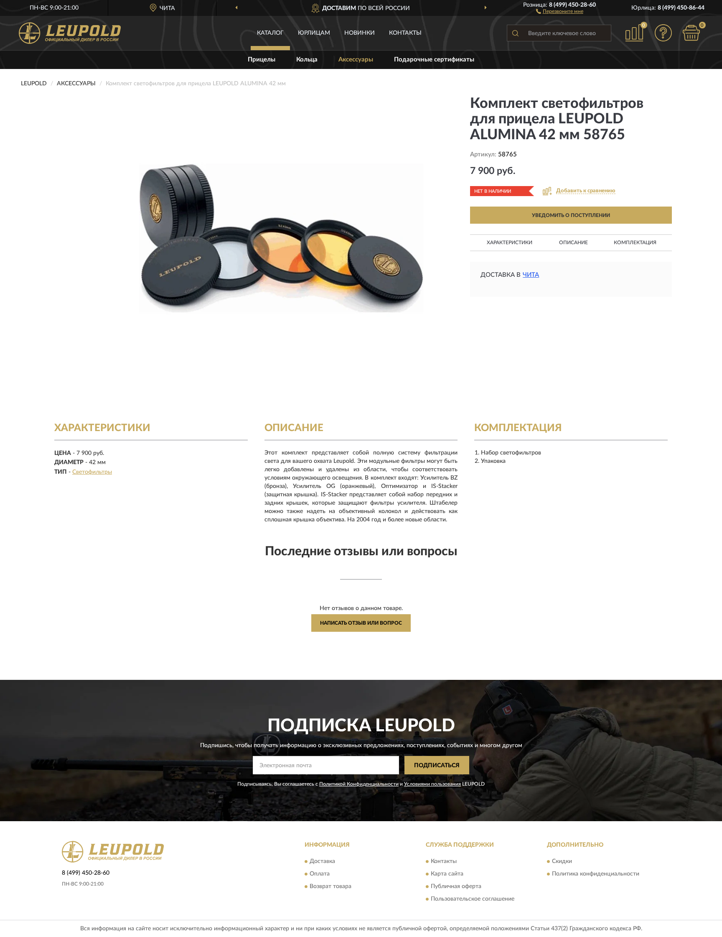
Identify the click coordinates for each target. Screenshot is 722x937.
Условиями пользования (432, 783)
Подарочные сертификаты (434, 59)
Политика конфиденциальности (595, 874)
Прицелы (261, 59)
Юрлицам (314, 33)
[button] (559, 10)
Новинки (359, 33)
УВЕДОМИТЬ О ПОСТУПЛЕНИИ (571, 215)
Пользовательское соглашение (472, 899)
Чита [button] (531, 275)
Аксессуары (355, 59)
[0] (691, 32)
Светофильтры (92, 472)
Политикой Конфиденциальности (359, 783)
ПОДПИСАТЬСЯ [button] (437, 765)
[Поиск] (515, 33)
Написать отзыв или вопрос (361, 623)
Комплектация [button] (635, 242)
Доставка (322, 861)
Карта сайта (447, 874)
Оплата (320, 874)
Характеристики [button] (509, 242)
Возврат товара (330, 886)
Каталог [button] (270, 33)
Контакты (405, 33)
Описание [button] (573, 242)
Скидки (562, 861)
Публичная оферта (456, 886)
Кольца (307, 59)
